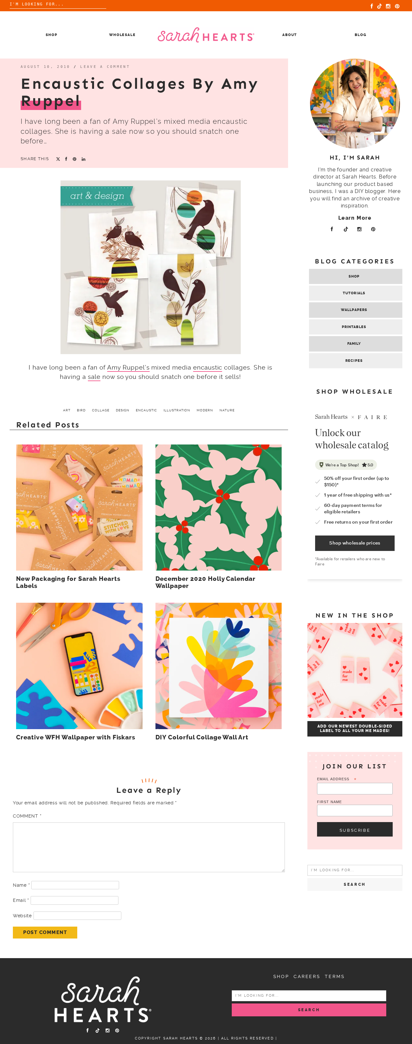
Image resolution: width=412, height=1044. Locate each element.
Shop (52, 35)
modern (205, 410)
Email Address (337, 779)
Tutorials (354, 293)
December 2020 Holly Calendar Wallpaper (205, 582)
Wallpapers (354, 310)
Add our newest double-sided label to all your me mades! (354, 728)
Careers (307, 976)
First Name (329, 802)
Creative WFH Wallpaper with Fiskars (75, 737)
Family (354, 344)
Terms (335, 976)
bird (81, 410)
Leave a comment (105, 67)
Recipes (354, 361)
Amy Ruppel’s (128, 367)
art (66, 410)
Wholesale (122, 35)
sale (94, 376)
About (289, 35)
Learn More (355, 218)
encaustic (207, 367)
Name (21, 885)
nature (227, 410)
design (122, 410)
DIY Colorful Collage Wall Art (202, 737)
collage (100, 410)
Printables (354, 327)
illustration (177, 410)
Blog (361, 35)
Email (21, 900)
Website (22, 915)
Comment (27, 816)
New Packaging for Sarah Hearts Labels (68, 582)
